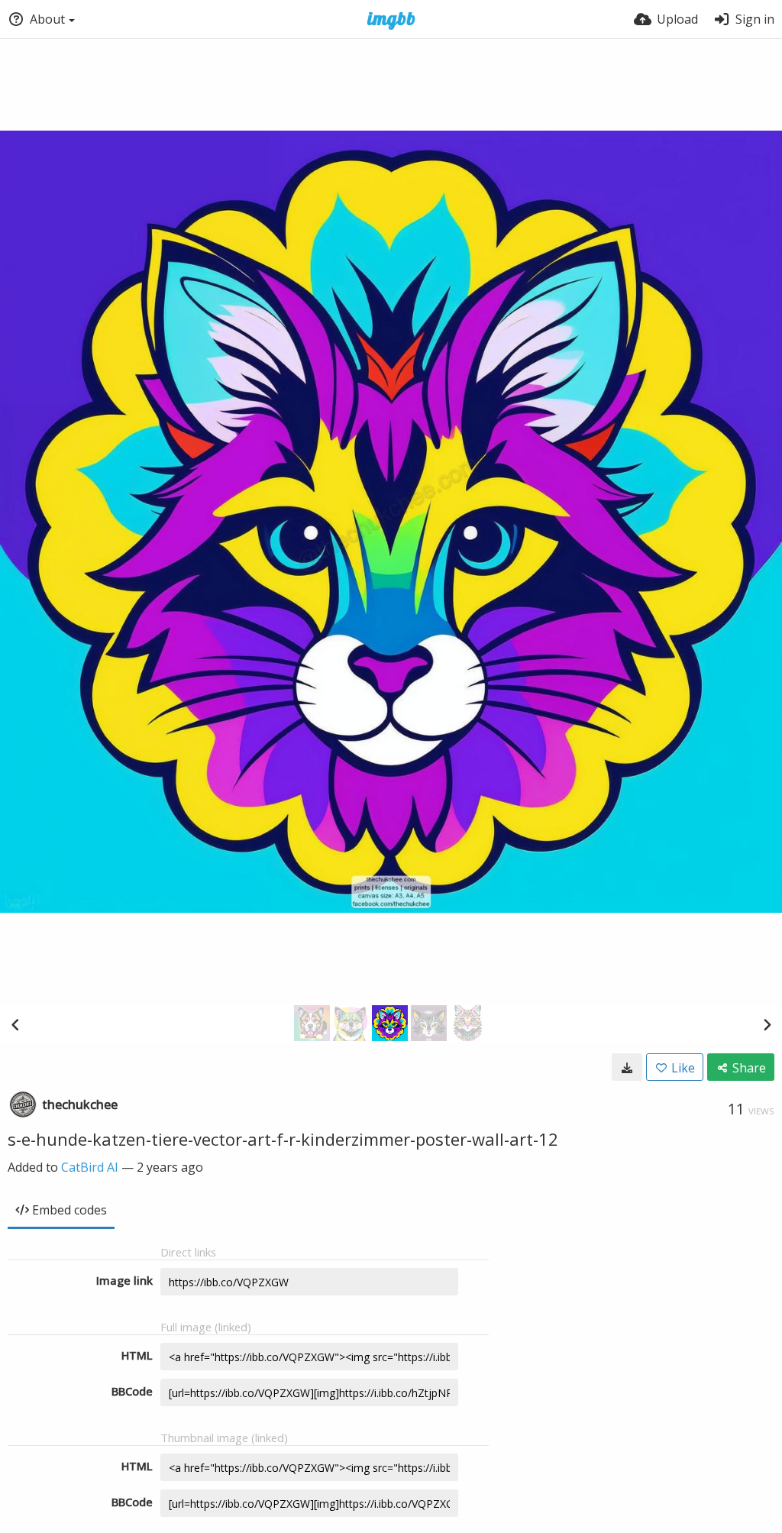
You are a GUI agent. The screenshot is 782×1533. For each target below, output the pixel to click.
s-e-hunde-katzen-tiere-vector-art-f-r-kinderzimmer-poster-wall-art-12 (283, 1138)
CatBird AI (89, 1167)
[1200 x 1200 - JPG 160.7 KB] (627, 1067)
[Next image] (766, 1024)
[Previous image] (15, 1024)
